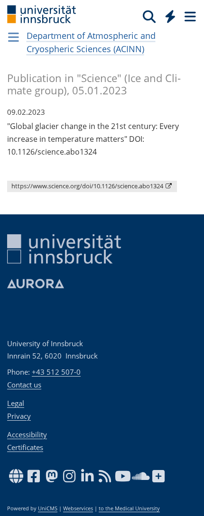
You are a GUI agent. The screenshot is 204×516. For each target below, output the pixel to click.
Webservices (78, 508)
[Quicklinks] (170, 16)
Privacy (19, 416)
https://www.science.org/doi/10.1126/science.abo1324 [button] (88, 186)
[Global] (168, 15)
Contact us (24, 384)
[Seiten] (189, 16)
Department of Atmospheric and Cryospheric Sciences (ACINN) (91, 42)
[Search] (149, 16)
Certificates (25, 447)
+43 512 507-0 (56, 372)
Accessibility (27, 434)
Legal (15, 403)
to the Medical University (129, 508)
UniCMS (47, 508)
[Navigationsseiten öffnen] (13, 37)
